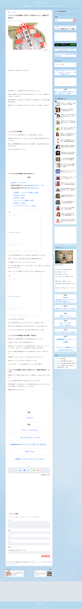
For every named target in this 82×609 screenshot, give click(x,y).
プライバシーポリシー (46, 6)
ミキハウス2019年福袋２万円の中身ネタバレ (65, 361)
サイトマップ (36, 6)
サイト (9, 541)
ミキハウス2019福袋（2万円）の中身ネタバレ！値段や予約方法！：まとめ (64, 366)
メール (10, 536)
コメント (10, 520)
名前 (9, 530)
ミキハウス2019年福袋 (60, 358)
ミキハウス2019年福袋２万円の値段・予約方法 (65, 363)
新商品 (48, 475)
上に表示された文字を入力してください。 (17, 550)
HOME (42, 604)
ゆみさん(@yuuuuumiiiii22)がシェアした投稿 (17, 250)
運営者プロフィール (28, 6)
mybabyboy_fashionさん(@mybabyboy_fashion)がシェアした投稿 (21, 314)
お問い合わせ (55, 6)
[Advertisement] (29, 60)
